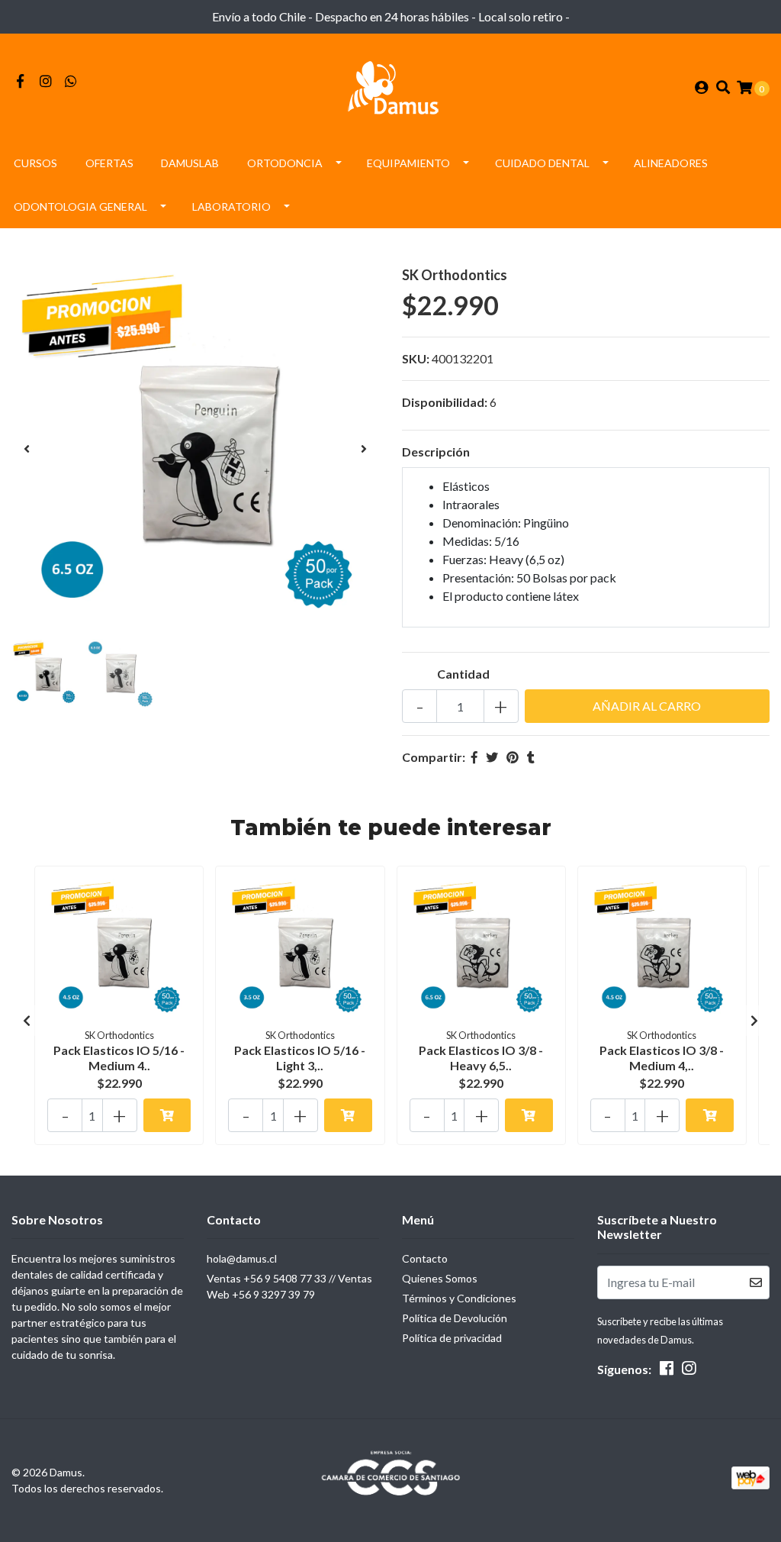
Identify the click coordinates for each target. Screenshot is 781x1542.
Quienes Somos (439, 1278)
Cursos (35, 162)
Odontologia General (80, 206)
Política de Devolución (454, 1317)
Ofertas (109, 162)
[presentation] (26, 449)
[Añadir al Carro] (167, 1115)
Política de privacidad (452, 1337)
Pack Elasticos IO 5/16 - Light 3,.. (299, 1057)
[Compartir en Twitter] (492, 757)
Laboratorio (231, 206)
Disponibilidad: (444, 402)
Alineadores (671, 162)
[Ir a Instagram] (46, 81)
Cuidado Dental (542, 162)
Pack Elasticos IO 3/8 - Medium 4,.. (661, 1057)
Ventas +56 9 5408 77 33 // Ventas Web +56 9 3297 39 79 (289, 1286)
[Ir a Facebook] (20, 81)
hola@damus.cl (242, 1258)
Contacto (425, 1258)
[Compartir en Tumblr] (531, 757)
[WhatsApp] (71, 81)
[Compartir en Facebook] (474, 757)
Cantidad (463, 673)
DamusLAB (190, 162)
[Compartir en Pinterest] (512, 757)
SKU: (415, 358)
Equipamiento (408, 162)
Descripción (436, 451)
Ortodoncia (285, 162)
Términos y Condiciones (459, 1298)
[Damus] (390, 86)
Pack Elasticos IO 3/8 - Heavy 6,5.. (481, 1057)
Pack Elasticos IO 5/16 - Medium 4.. (119, 1057)
